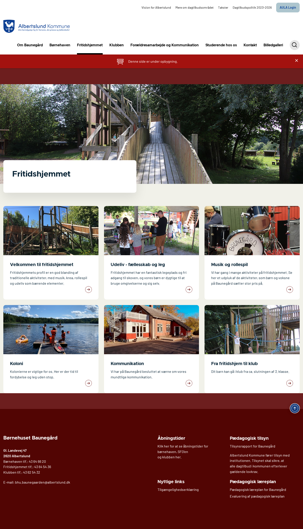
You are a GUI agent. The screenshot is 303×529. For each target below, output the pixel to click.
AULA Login (288, 7)
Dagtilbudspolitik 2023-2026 (252, 7)
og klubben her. (169, 457)
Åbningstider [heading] (171, 438)
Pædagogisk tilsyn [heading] (249, 438)
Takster (223, 7)
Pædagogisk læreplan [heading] (253, 482)
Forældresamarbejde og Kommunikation (164, 45)
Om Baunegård (30, 45)
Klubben (116, 45)
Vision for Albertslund (156, 7)
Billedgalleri (273, 45)
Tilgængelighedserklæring (178, 489)
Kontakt (250, 45)
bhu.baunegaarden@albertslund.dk (42, 482)
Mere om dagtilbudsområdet (194, 7)
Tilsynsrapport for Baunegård (252, 446)
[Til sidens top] (295, 408)
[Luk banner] (296, 60)
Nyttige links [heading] (171, 482)
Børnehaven (59, 45)
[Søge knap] (295, 45)
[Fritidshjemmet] (37, 26)
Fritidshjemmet (90, 45)
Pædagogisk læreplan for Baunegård (258, 489)
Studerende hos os (221, 45)
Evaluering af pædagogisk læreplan (257, 496)
